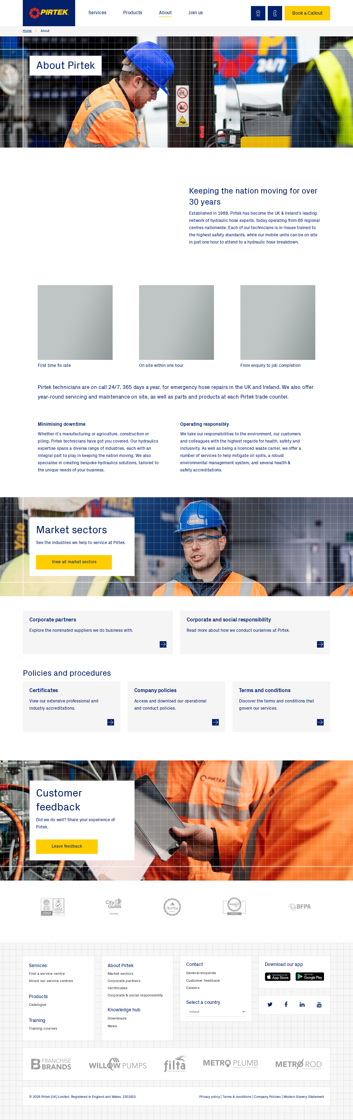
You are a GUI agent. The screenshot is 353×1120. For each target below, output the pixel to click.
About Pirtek (121, 966)
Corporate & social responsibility (135, 995)
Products (132, 13)
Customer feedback (203, 981)
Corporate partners (124, 981)
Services (97, 13)
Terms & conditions (237, 1097)
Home (27, 31)
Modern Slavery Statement (304, 1097)
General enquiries (201, 973)
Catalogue (37, 1005)
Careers (192, 988)
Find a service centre (47, 974)
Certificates (118, 988)
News (112, 1026)
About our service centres (51, 981)
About (165, 13)
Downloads (117, 1018)
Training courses (43, 1029)
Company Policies (267, 1097)
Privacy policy (209, 1097)
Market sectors (120, 974)
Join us (196, 13)
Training (37, 1021)
